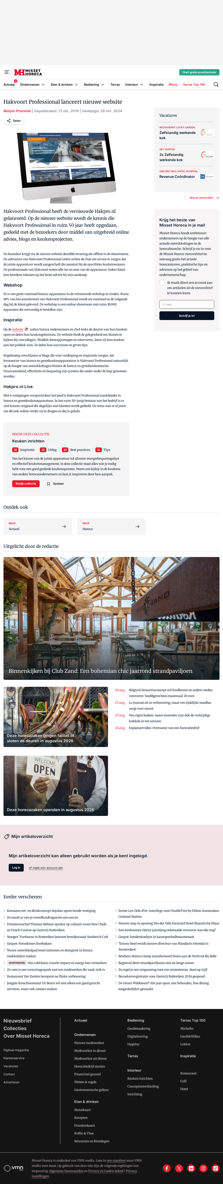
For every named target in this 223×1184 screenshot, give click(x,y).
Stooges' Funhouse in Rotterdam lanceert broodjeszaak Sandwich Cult (57, 937)
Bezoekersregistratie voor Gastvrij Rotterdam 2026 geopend (161, 976)
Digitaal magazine (16, 1050)
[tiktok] (216, 1168)
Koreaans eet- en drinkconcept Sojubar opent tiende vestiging (51, 911)
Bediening (135, 1020)
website (17, 329)
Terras (132, 1056)
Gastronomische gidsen (91, 1090)
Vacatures (10, 1066)
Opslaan (58, 483)
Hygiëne (133, 1044)
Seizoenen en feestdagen (91, 1141)
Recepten (81, 1118)
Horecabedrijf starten (89, 1066)
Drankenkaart (84, 1125)
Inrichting (134, 1094)
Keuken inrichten (140, 1079)
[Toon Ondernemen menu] (43, 84)
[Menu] (6, 72)
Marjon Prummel (17, 111)
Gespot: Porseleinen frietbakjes (29, 944)
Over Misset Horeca (26, 1036)
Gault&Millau (190, 1036)
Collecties (15, 1028)
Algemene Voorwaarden (66, 1171)
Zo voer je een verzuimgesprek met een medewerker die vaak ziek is (56, 970)
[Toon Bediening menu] (102, 84)
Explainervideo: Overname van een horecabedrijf (164, 728)
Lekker (185, 1044)
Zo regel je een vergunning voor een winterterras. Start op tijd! (162, 970)
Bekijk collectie (26, 483)
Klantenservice (13, 1058)
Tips (107, 450)
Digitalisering (137, 1036)
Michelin (186, 1029)
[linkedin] (191, 1168)
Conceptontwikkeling (143, 1086)
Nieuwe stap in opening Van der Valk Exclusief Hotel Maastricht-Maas (168, 923)
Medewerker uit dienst (90, 1059)
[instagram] (203, 1168)
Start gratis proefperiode (199, 72)
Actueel (80, 1020)
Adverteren (11, 1082)
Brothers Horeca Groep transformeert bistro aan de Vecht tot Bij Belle (167, 956)
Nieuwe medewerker (89, 1043)
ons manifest (116, 1160)
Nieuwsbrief (17, 1021)
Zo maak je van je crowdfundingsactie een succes (42, 917)
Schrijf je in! (187, 315)
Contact (9, 1074)
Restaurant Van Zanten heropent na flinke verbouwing (46, 976)
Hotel (184, 1089)
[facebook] (167, 1168)
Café (183, 1081)
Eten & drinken (86, 1101)
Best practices (80, 450)
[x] (179, 1168)
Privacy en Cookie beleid (105, 1171)
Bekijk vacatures (201, 197)
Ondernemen (85, 1034)
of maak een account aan (46, 867)
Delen (17, 120)
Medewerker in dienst (90, 1051)
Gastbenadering (138, 1029)
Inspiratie (27, 450)
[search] (216, 84)
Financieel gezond (87, 1074)
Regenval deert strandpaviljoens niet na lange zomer (156, 963)
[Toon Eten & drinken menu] (76, 84)
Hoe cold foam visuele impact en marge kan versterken (67, 963)
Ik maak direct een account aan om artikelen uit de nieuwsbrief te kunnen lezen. (190, 288)
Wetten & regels (85, 1082)
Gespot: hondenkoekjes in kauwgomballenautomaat (156, 937)
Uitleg (52, 450)
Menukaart (82, 1110)
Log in (16, 867)
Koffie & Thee (84, 1133)
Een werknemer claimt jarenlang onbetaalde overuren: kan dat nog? (167, 930)
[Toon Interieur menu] (141, 84)
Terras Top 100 (193, 1020)
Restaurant (188, 1073)
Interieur (134, 1070)
